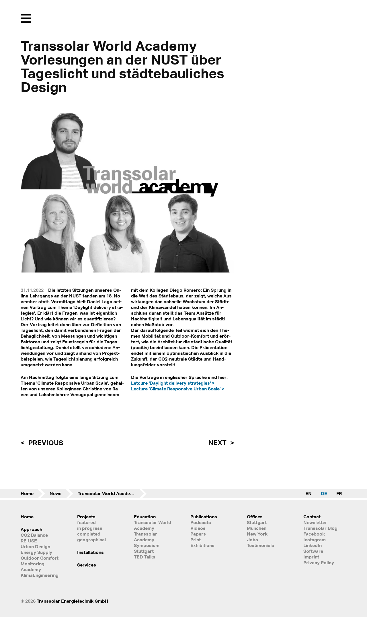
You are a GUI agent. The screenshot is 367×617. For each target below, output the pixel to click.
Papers (198, 534)
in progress (89, 528)
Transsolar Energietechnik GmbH (72, 601)
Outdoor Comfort (39, 558)
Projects (86, 516)
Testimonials (260, 545)
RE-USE (29, 541)
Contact (312, 516)
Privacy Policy (318, 562)
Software (313, 551)
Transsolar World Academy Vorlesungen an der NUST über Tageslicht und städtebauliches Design (112, 493)
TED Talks (144, 557)
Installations (90, 552)
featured (86, 522)
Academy (31, 569)
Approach (31, 529)
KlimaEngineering (39, 575)
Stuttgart (257, 522)
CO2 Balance (34, 535)
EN (308, 493)
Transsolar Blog (320, 528)
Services (86, 565)
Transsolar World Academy (152, 525)
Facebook (314, 534)
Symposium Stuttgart (146, 548)
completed (88, 534)
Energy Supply (36, 552)
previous (45, 442)
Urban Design (35, 546)
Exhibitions (202, 545)
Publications (203, 516)
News (56, 493)
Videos (198, 528)
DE (324, 493)
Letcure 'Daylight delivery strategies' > (172, 383)
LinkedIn (312, 545)
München (256, 528)
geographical (91, 539)
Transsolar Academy (145, 536)
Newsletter (315, 522)
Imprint (311, 557)
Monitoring (32, 564)
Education (145, 516)
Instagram (314, 539)
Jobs (252, 539)
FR (339, 493)
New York (257, 534)
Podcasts (200, 522)
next (218, 442)
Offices (255, 516)
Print (195, 539)
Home (27, 493)
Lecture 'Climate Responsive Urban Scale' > (177, 389)
